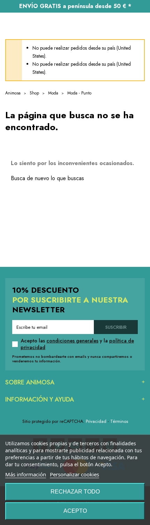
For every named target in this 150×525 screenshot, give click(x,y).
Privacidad (96, 421)
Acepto (75, 511)
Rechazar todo (75, 492)
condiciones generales (72, 340)
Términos (119, 421)
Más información (25, 474)
